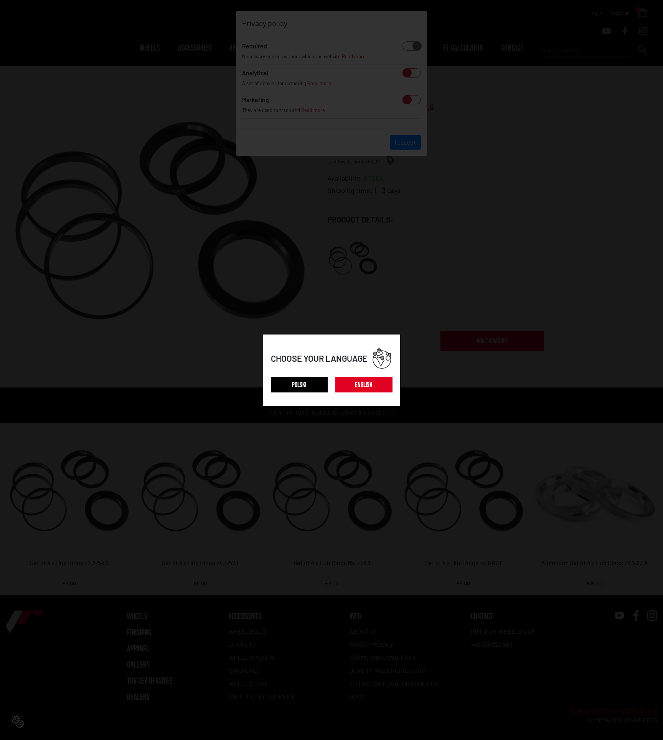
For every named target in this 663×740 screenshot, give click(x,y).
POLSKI (299, 385)
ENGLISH (364, 385)
